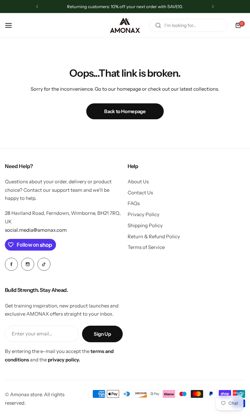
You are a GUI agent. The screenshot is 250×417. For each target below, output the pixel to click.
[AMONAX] (125, 25)
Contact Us (140, 192)
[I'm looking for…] (158, 25)
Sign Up (102, 334)
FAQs (134, 203)
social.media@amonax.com (36, 230)
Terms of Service (146, 247)
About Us (138, 181)
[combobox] (188, 25)
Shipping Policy (145, 225)
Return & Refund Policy (154, 236)
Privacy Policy (144, 214)
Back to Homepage (125, 111)
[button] (37, 6)
